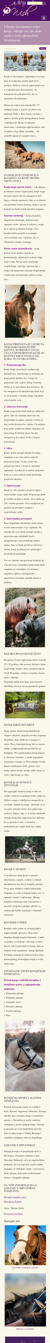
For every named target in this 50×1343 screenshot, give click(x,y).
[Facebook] (14, 4)
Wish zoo (13, 48)
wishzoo (42, 48)
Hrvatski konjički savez (15, 1197)
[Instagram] (24, 4)
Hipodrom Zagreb (12, 1201)
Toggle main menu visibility (45, 17)
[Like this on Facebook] (14, 1214)
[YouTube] (19, 4)
